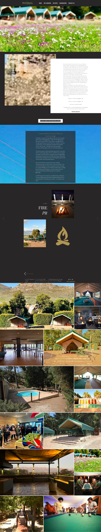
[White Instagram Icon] (72, 279)
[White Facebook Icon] (70, 279)
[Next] (94, 29)
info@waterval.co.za (43, 280)
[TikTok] (69, 279)
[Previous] (6, 29)
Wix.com (59, 280)
